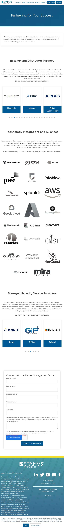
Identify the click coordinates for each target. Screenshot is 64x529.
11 (34, 117)
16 (47, 117)
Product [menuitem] (23, 2)
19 (54, 117)
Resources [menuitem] (43, 2)
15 (44, 117)
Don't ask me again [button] (35, 525)
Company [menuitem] (37, 2)
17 (49, 117)
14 (42, 117)
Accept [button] (25, 525)
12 (37, 117)
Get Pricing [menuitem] (59, 2)
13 (39, 117)
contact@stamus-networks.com (49, 490)
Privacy (48, 495)
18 (52, 117)
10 (32, 117)
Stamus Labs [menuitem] (30, 2)
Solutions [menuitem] (18, 2)
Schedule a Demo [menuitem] (51, 2)
